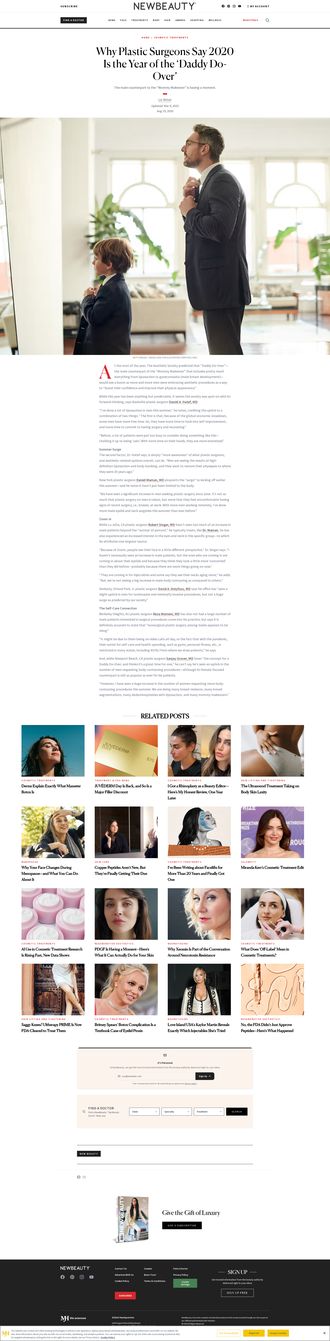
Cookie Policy (122, 1281)
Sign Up (203, 1076)
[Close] (324, 1333)
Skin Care (102, 861)
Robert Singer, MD (161, 524)
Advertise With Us (124, 1274)
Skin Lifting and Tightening (263, 780)
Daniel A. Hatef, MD (183, 402)
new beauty (89, 1153)
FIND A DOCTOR (73, 20)
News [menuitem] (112, 20)
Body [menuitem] (156, 20)
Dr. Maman (210, 530)
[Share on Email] (84, 1177)
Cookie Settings (185, 1283)
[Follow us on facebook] (223, 6)
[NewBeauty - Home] (165, 6)
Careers (148, 1268)
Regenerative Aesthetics (114, 943)
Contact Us (121, 1268)
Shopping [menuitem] (197, 20)
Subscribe (69, 6)
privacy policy (191, 1083)
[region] (165, 1333)
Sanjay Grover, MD (179, 658)
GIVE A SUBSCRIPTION (182, 1225)
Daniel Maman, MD (150, 480)
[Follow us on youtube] (239, 6)
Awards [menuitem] (180, 20)
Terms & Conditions (154, 1281)
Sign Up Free (237, 1292)
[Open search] (267, 20)
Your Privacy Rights (229, 1333)
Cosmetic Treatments (171, 37)
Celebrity (248, 861)
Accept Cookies (278, 1333)
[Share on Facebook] (78, 1177)
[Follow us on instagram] (234, 6)
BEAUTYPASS (250, 20)
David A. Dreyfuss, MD (174, 589)
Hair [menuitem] (167, 20)
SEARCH (237, 1111)
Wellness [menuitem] (215, 20)
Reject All (254, 1333)
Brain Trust (150, 1274)
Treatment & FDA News (112, 780)
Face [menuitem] (123, 20)
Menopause (29, 861)
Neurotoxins (178, 943)
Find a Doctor (180, 1268)
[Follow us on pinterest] (228, 6)
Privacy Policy (180, 1274)
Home (146, 37)
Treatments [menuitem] (139, 20)
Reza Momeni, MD (166, 614)
